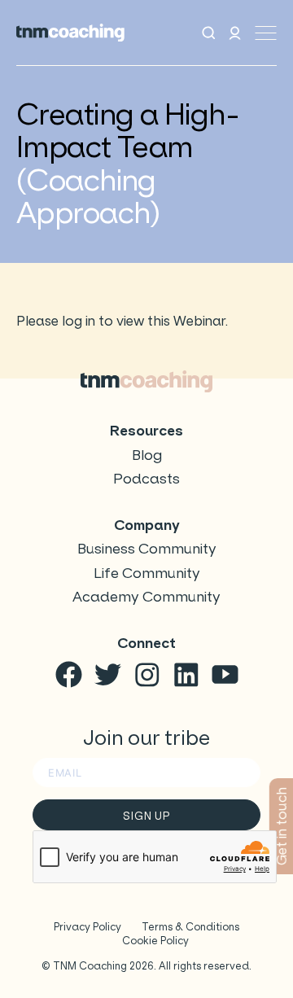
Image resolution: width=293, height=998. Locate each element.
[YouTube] (225, 674)
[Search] (209, 33)
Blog (147, 455)
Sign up (146, 816)
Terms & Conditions (190, 927)
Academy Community (146, 597)
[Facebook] (68, 674)
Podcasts (146, 479)
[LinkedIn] (186, 674)
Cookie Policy (155, 941)
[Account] (235, 33)
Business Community (146, 549)
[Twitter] (107, 674)
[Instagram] (146, 674)
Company (147, 525)
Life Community (147, 573)
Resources (146, 431)
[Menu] (266, 33)
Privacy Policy (87, 927)
